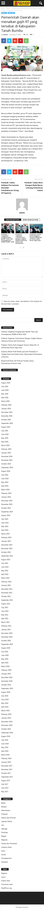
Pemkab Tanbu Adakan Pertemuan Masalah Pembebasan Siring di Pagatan (10, 187)
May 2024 (4, 482)
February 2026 (6, 405)
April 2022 (4, 574)
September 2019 (7, 688)
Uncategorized (6, 858)
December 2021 (6, 589)
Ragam (3, 836)
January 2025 (6, 453)
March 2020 (5, 666)
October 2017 (6, 773)
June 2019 (5, 699)
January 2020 (6, 674)
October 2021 (6, 596)
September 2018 (7, 733)
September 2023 (7, 512)
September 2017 (7, 777)
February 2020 (6, 670)
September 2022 (7, 556)
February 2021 (6, 626)
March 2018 (5, 755)
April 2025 (4, 442)
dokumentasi (5, 810)
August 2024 (5, 471)
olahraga (4, 829)
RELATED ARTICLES (12, 220)
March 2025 (5, 445)
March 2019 (5, 711)
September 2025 (7, 423)
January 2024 (6, 497)
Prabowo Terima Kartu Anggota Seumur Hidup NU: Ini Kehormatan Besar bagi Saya (36, 237)
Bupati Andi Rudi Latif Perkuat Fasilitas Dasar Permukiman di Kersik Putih (17, 362)
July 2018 (4, 740)
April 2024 (4, 486)
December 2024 (6, 456)
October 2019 (6, 685)
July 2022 (4, 563)
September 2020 (7, 644)
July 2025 (4, 431)
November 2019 (6, 681)
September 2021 (7, 600)
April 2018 (4, 751)
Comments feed (6, 884)
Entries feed (5, 881)
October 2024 (6, 464)
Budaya (4, 807)
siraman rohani (6, 847)
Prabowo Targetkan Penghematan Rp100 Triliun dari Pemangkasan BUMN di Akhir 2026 (7, 238)
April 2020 (4, 663)
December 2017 (6, 766)
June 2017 (5, 788)
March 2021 (5, 622)
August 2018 (5, 736)
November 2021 (6, 593)
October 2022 (6, 552)
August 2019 (5, 692)
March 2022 (5, 578)
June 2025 (5, 434)
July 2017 (4, 784)
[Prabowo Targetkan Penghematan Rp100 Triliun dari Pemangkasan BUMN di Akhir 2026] (7, 228)
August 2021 (5, 604)
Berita (8, 8)
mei (2, 825)
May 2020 (4, 659)
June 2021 (5, 611)
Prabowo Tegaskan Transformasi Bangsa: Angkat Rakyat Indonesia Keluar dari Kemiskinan (21, 238)
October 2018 (6, 729)
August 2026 (5, 383)
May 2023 (4, 526)
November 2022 (6, 548)
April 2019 (4, 707)
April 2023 (4, 530)
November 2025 (6, 416)
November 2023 (6, 504)
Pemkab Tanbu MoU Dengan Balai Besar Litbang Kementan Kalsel (33, 186)
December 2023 (6, 501)
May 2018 (4, 747)
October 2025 (6, 420)
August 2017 (5, 780)
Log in (3, 877)
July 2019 (4, 696)
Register (4, 873)
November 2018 (6, 725)
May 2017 (4, 792)
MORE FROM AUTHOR (30, 220)
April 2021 (4, 618)
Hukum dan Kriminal (8, 818)
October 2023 (6, 508)
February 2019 (6, 714)
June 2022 (5, 567)
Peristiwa (4, 832)
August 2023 (5, 515)
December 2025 (6, 412)
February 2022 (6, 582)
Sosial (3, 854)
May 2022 (4, 571)
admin (5, 34)
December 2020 (6, 633)
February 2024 (6, 493)
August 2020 (5, 648)
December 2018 (6, 722)
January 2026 (6, 409)
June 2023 (5, 523)
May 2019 (4, 703)
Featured (4, 814)
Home (3, 8)
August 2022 (5, 560)
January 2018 (6, 762)
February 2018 (6, 758)
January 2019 (6, 718)
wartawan (4, 862)
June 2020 (5, 655)
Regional (11, 13)
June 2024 (5, 478)
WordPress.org (6, 888)
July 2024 (4, 475)
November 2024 (6, 460)
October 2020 (6, 641)
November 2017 (6, 769)
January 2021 (6, 629)
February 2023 (6, 537)
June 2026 (5, 390)
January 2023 (6, 541)
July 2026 (4, 386)
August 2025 (5, 427)
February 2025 (6, 449)
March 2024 (5, 490)
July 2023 (4, 519)
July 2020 (4, 652)
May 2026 (4, 394)
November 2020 (6, 637)
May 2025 (4, 438)
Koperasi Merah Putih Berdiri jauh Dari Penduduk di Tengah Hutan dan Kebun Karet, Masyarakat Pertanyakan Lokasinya (21, 354)
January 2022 (6, 585)
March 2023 (5, 534)
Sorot (3, 851)
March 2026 (5, 401)
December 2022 (6, 545)
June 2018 (5, 744)
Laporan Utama (6, 821)
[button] (40, 3)
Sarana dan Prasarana (9, 843)
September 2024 (7, 467)
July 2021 (4, 607)
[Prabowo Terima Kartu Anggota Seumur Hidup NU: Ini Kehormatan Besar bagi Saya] (36, 228)
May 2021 (4, 615)
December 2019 (6, 677)
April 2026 (4, 397)
